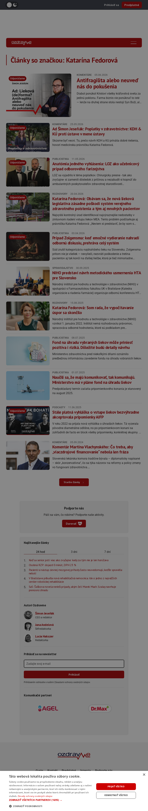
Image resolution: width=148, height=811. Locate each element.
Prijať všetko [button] (116, 786)
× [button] (144, 774)
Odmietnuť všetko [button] (116, 795)
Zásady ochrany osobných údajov (35, 796)
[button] (50, 800)
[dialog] (74, 791)
